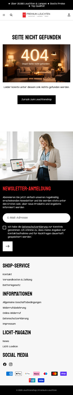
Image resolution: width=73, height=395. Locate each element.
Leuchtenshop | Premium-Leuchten (40, 390)
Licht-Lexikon (10, 346)
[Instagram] (11, 364)
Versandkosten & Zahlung (17, 280)
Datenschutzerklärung (35, 227)
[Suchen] (11, 15)
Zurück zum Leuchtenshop (37, 99)
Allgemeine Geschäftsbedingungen (22, 302)
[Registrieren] (8, 246)
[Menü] (4, 15)
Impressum (9, 324)
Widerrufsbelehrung (14, 308)
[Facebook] (5, 364)
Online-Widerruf (12, 313)
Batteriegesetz (11, 285)
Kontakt (7, 274)
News (6, 341)
